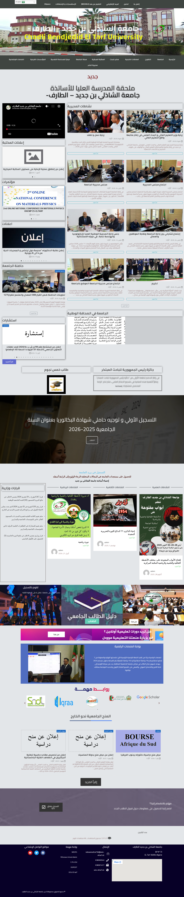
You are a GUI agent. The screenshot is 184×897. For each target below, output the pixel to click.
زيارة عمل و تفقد (95, 135)
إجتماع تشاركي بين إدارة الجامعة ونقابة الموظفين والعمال (154, 235)
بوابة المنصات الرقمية (128, 646)
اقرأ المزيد (178, 566)
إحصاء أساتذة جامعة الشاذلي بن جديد (92, 480)
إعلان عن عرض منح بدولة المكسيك (95, 755)
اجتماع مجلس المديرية (154, 185)
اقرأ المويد (154, 153)
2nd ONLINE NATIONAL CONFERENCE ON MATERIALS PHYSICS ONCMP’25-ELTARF (33, 209)
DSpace (47, 4)
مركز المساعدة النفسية (60, 59)
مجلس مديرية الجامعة (95, 185)
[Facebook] (43, 853)
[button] (32, 176)
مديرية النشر (93, 65)
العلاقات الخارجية (132, 59)
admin (152, 571)
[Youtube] (30, 853)
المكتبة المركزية (98, 59)
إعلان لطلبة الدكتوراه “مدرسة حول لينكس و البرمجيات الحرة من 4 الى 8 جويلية (33, 251)
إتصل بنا (137, 4)
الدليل (126, 4)
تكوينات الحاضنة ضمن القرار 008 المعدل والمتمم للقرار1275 (34, 295)
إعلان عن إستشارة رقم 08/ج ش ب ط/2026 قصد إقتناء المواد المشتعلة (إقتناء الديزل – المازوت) (33, 348)
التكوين (148, 59)
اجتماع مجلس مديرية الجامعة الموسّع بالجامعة (95, 283)
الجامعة (160, 59)
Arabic (19, 2)
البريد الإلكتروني (112, 4)
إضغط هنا (118, 386)
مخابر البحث (114, 59)
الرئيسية (172, 59)
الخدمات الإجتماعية (16, 59)
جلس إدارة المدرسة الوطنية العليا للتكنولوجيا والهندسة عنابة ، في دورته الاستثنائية (95, 235)
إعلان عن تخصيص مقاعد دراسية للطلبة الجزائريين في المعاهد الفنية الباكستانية (45, 756)
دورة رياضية (83, 542)
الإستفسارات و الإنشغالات (65, 4)
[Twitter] (36, 853)
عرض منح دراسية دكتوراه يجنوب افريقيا (141, 755)
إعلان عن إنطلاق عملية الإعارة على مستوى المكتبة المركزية (33, 169)
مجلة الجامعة (81, 59)
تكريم (155, 283)
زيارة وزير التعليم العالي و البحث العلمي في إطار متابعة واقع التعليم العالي (154, 136)
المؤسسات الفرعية (38, 59)
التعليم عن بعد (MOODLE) (91, 4)
